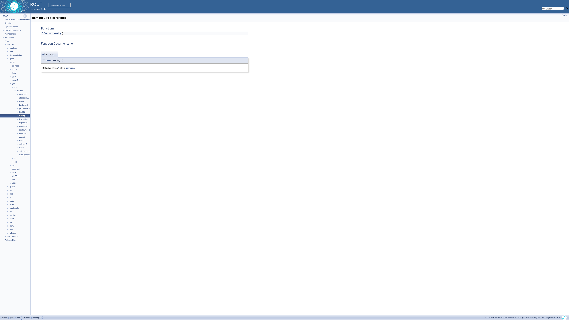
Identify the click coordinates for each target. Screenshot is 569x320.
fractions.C (23, 105)
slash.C (22, 141)
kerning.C (23, 116)
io (10, 197)
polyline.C (23, 133)
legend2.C (23, 123)
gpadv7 (15, 80)
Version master (58, 5)
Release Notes (11, 240)
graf (13, 84)
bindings (13, 48)
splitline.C (23, 144)
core (11, 52)
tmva (12, 226)
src (16, 162)
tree (11, 229)
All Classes (9, 37)
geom (12, 59)
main (12, 201)
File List (10, 45)
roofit (12, 219)
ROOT (5, 16)
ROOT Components (13, 30)
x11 (13, 180)
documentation (16, 55)
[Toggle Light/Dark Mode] (567, 8)
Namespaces (10, 34)
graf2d (12, 62)
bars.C (22, 101)
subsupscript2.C (25, 155)
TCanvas (46, 33)
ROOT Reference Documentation (18, 20)
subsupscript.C (25, 151)
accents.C (23, 94)
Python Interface (11, 27)
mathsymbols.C (25, 130)
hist (11, 194)
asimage (15, 66)
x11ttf (14, 183)
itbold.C (22, 112)
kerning (57, 33)
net (11, 212)
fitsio (14, 73)
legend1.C (23, 119)
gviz (13, 165)
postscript (16, 169)
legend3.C (23, 126)
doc (16, 87)
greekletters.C (25, 109)
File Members (12, 237)
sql (11, 222)
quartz (14, 173)
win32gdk (16, 176)
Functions (565, 15)
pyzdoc (13, 215)
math (12, 205)
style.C (22, 148)
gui (11, 190)
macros (20, 91)
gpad (14, 77)
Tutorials (8, 23)
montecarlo (14, 208)
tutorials (13, 233)
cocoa (14, 69)
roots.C (22, 137)
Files (7, 41)
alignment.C (24, 98)
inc (16, 158)
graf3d (12, 187)
